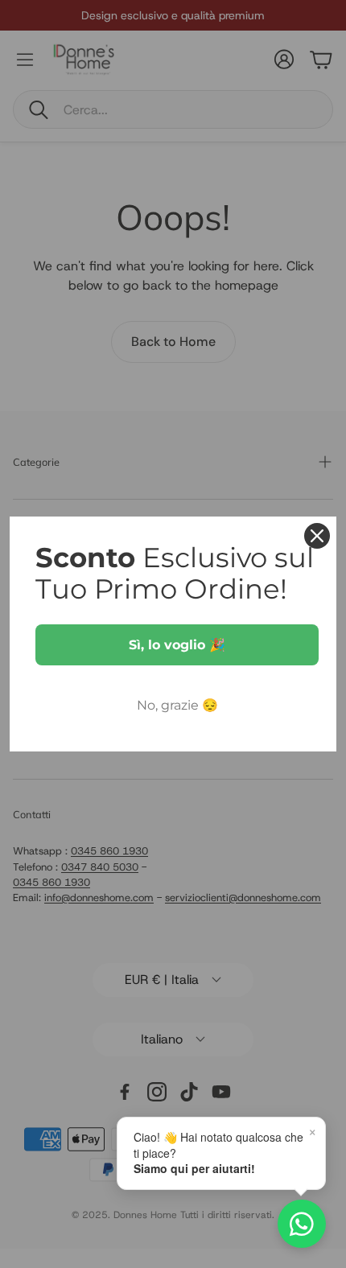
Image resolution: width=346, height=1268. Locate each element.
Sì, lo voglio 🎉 (177, 645)
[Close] (317, 536)
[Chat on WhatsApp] (302, 1224)
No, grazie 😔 (177, 705)
